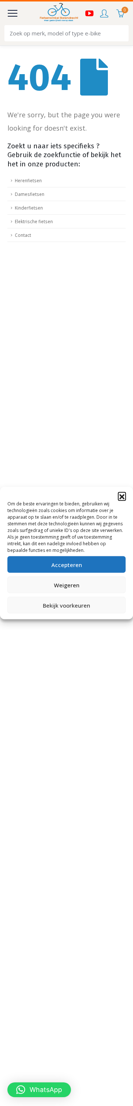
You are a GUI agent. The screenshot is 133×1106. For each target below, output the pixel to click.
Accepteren (66, 564)
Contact (23, 235)
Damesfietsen (29, 194)
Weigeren (66, 584)
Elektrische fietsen (34, 221)
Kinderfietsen (29, 208)
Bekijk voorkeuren (66, 605)
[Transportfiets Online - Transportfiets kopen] (58, 13)
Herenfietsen (28, 180)
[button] (122, 496)
